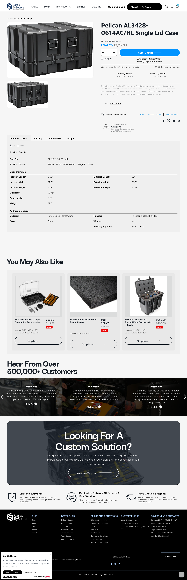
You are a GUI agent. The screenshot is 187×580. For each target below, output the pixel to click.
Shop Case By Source (141, 7)
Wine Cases (66, 536)
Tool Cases (65, 526)
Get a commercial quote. (130, 67)
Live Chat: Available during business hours (135, 527)
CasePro (96, 6)
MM (22, 145)
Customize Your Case (86, 472)
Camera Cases (67, 530)
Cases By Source (89, 574)
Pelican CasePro (67, 539)
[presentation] (2, 397)
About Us (94, 530)
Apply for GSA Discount (160, 536)
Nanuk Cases (66, 523)
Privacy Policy (96, 539)
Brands (81, 6)
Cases (34, 6)
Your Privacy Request (99, 542)
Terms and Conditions (99, 536)
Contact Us (95, 533)
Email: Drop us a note (129, 520)
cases (10, 18)
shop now (32, 341)
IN (14, 145)
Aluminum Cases (67, 533)
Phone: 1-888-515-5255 (130, 523)
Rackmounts (63, 6)
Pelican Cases (67, 520)
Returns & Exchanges (99, 523)
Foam (47, 6)
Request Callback (155, 114)
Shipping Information (99, 520)
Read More (115, 103)
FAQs (93, 526)
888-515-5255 (116, 6)
